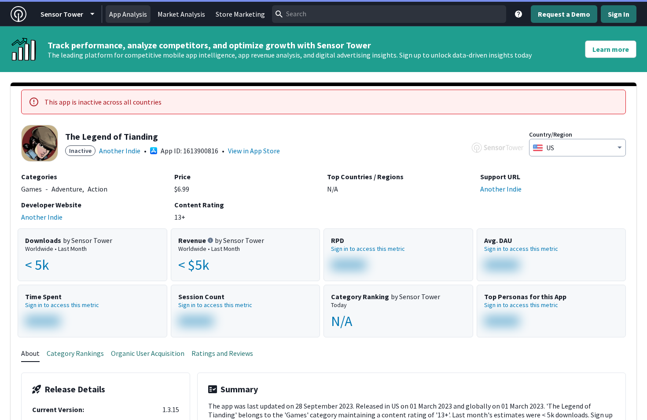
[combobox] (389, 14)
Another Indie (119, 150)
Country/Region (550, 134)
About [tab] (30, 353)
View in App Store (254, 150)
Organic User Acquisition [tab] (147, 353)
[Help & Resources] (518, 14)
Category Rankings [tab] (75, 353)
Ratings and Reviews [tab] (222, 353)
